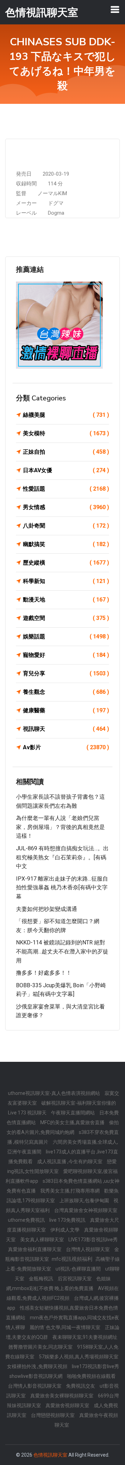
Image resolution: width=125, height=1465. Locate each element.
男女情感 (66, 507)
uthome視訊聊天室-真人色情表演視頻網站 (54, 1093)
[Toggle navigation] (115, 9)
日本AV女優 (66, 470)
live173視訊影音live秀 (95, 1366)
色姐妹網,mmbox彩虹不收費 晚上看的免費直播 (58, 1283)
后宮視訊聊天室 (75, 1278)
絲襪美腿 (66, 415)
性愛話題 (66, 488)
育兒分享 (66, 673)
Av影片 (66, 747)
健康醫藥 (66, 710)
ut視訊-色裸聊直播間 (79, 1269)
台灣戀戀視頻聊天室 (53, 1415)
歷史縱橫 (66, 562)
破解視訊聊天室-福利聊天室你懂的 (78, 1103)
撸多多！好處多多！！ (44, 972)
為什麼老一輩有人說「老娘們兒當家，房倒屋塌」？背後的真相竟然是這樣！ (60, 827)
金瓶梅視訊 (41, 1278)
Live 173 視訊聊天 (28, 1112)
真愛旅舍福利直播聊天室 (35, 1249)
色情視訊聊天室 (50, 1455)
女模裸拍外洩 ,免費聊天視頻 (37, 1366)
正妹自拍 (66, 451)
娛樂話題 (66, 636)
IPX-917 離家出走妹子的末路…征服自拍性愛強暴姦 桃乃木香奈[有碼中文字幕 (62, 887)
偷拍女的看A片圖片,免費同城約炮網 (63, 1127)
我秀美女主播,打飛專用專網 (70, 1191)
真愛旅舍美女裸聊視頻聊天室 (62, 1395)
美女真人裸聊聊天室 (42, 1239)
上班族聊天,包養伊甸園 (84, 1200)
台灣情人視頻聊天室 (88, 1249)
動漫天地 (66, 599)
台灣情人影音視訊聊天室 (35, 1386)
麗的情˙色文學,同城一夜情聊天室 (65, 1327)
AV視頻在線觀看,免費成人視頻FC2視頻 (63, 1293)
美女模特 (66, 433)
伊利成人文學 (65, 1230)
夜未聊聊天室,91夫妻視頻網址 (84, 1337)
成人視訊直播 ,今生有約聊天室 (70, 1161)
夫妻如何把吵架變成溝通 (46, 909)
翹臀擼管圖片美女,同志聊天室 (41, 1347)
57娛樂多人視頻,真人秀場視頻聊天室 (78, 1356)
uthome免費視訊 (27, 1220)
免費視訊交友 (81, 1386)
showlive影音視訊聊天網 (36, 1376)
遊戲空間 (66, 618)
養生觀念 (66, 692)
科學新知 (66, 581)
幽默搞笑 (66, 544)
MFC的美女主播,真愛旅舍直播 (73, 1122)
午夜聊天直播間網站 (73, 1112)
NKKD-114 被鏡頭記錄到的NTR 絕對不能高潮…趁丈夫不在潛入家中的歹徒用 (62, 951)
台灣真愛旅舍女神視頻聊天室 (85, 1210)
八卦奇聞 (66, 525)
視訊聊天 (66, 729)
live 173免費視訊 (67, 1220)
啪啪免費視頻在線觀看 (91, 1376)
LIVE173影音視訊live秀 (93, 1239)
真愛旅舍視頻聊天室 (67, 1405)
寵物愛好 (66, 655)
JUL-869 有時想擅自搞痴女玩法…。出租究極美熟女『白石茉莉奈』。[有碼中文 (62, 857)
